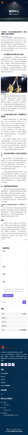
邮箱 (4, 274)
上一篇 (2, 240)
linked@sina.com (7, 410)
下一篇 (25, 240)
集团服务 (4, 326)
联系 (14, 330)
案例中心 (4, 318)
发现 (14, 314)
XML (2, 394)
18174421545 (6, 405)
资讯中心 (4, 322)
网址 (4, 282)
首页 (10, 14)
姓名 (4, 267)
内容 (4, 251)
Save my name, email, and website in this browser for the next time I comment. (14, 290)
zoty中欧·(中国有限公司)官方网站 (13, 431)
